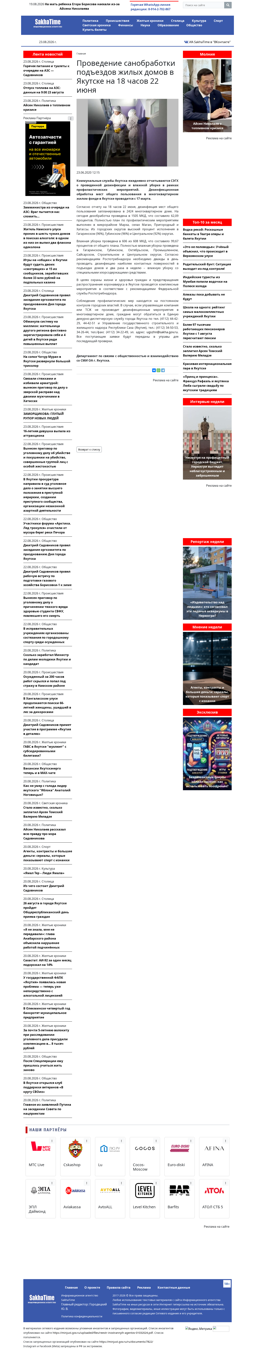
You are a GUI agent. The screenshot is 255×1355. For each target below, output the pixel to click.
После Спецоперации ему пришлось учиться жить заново (43, 1065)
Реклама (144, 1287)
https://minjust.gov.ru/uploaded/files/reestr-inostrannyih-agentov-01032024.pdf (103, 1332)
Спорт (218, 21)
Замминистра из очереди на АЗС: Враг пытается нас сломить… (46, 211)
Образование (168, 25)
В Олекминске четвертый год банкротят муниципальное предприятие (46, 1012)
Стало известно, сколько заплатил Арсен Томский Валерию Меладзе (43, 812)
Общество (194, 25)
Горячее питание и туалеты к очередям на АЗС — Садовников (46, 70)
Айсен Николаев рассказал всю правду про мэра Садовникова (44, 833)
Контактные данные (174, 1287)
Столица (177, 21)
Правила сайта (118, 1287)
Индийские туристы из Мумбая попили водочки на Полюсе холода (205, 281)
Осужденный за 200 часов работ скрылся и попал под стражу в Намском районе (44, 681)
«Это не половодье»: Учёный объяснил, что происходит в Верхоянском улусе (206, 251)
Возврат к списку (89, 449)
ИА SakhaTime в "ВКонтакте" (210, 42)
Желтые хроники (150, 21)
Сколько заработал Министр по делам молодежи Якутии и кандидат (47, 659)
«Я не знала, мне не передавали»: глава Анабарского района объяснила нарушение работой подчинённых (41, 938)
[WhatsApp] (158, 370)
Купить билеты (95, 30)
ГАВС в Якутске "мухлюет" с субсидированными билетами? (44, 751)
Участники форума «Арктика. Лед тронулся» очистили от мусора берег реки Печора (47, 527)
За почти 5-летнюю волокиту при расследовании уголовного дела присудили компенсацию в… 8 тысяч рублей (46, 1039)
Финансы (125, 25)
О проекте (92, 1287)
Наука (145, 25)
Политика (90, 21)
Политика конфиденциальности (81, 1316)
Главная (71, 1287)
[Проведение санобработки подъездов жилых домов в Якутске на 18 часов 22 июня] (127, 132)
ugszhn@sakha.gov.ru (162, 332)
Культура (199, 21)
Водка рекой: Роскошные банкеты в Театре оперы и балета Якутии (203, 234)
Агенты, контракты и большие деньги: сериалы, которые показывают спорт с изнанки (47, 855)
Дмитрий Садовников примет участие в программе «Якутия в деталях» (47, 729)
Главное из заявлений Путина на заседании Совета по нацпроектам (47, 1109)
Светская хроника (97, 25)
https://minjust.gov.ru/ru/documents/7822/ (126, 1341)
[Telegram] (163, 370)
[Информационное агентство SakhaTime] (48, 22)
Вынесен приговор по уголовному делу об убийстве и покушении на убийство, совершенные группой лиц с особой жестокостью (46, 457)
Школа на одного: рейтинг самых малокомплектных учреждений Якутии (204, 311)
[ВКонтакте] (154, 370)
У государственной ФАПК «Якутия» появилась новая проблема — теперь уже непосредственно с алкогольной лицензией (44, 987)
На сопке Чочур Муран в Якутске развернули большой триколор (46, 361)
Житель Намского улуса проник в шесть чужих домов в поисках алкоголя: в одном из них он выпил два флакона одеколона (47, 238)
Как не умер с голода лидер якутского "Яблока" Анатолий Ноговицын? (47, 790)
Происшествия (117, 21)
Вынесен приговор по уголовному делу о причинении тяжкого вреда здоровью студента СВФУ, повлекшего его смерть (45, 607)
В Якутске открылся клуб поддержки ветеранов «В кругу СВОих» (43, 1087)
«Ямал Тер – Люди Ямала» (43, 873)
